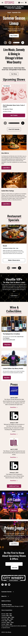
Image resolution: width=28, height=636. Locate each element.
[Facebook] (2, 584)
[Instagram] (6, 584)
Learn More (18, 8)
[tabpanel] (14, 27)
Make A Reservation (14, 260)
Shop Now (7, 344)
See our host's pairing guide (9, 339)
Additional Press (14, 486)
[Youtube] (9, 584)
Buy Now (6, 377)
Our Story (14, 74)
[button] (2, 2)
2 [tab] (15, 42)
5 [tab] (18, 42)
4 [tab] (17, 42)
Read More (13, 407)
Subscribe (14, 567)
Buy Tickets (14, 35)
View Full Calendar (14, 129)
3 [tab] (16, 42)
